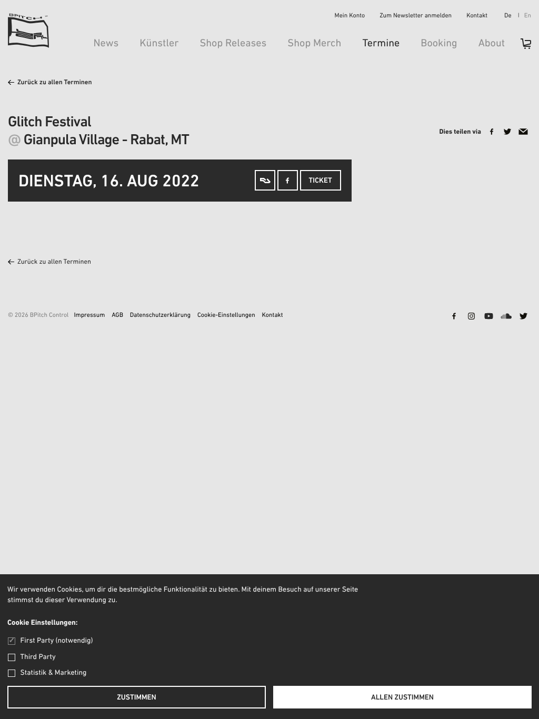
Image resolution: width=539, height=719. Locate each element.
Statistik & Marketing (54, 672)
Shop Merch (314, 43)
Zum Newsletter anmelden (416, 16)
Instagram (471, 317)
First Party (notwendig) (57, 640)
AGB (117, 315)
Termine (381, 43)
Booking (439, 43)
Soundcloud (506, 317)
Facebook (454, 317)
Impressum (89, 315)
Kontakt (476, 16)
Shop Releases (232, 43)
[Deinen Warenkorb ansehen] (520, 47)
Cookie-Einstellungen (226, 315)
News (105, 43)
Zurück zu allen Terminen (54, 83)
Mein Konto (350, 16)
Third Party (38, 657)
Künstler (158, 43)
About (491, 43)
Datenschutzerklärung (160, 315)
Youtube (488, 317)
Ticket (320, 180)
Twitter (523, 317)
